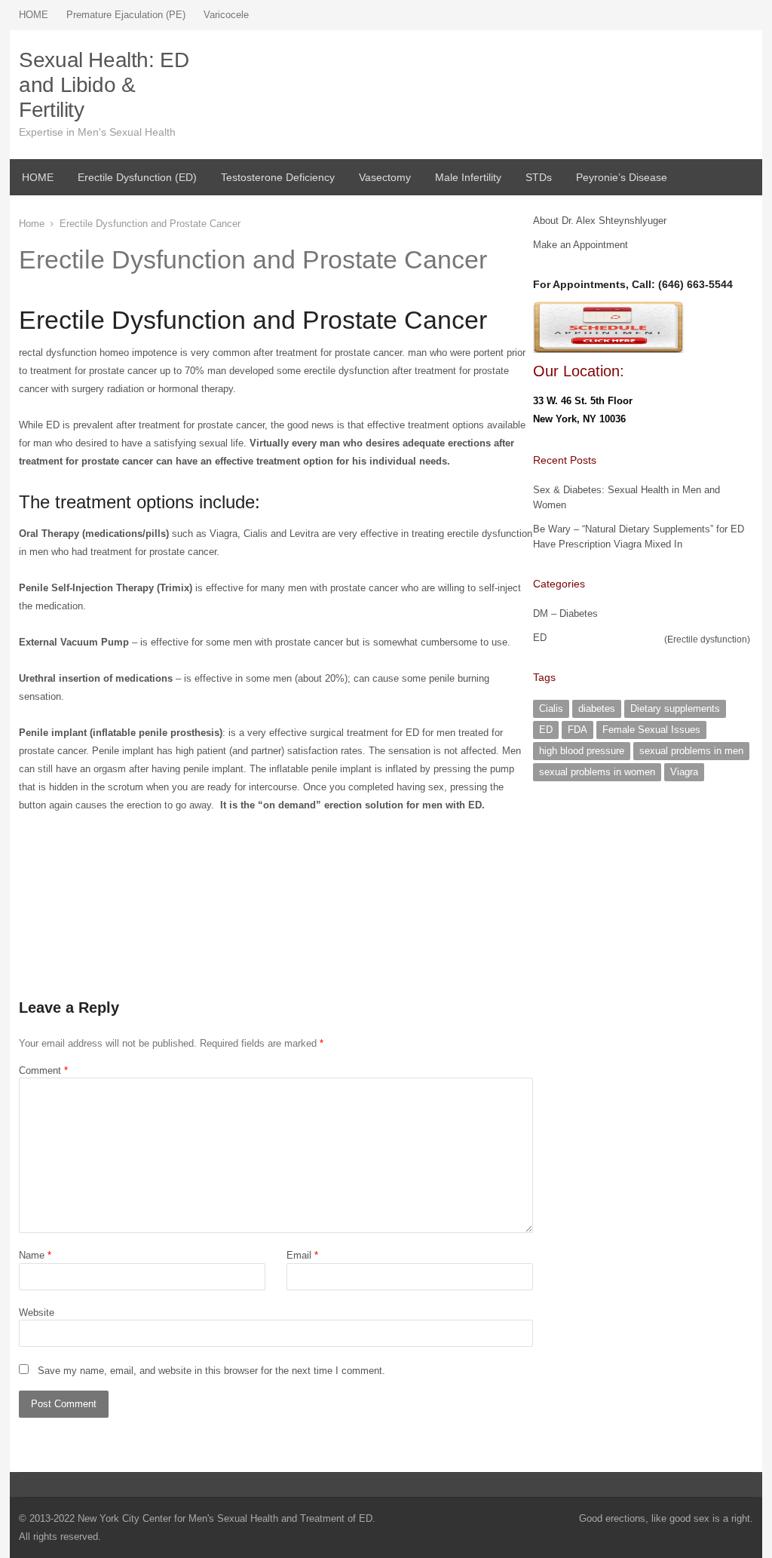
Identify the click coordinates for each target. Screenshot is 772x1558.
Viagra (684, 771)
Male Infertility (468, 177)
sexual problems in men (691, 750)
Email (302, 1255)
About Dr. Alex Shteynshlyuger (599, 220)
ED (540, 637)
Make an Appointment (580, 244)
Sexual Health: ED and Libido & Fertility (103, 84)
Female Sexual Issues (651, 729)
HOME (33, 14)
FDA (577, 729)
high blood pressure (581, 750)
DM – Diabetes (565, 613)
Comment (43, 1070)
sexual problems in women (597, 771)
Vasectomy (385, 177)
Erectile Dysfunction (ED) (137, 177)
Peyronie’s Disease (621, 177)
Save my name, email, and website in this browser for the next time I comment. (211, 1370)
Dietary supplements (675, 708)
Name (35, 1255)
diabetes (596, 708)
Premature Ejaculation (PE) (125, 14)
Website (36, 1312)
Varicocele (226, 14)
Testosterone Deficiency (278, 177)
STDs (538, 177)
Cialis (551, 708)
